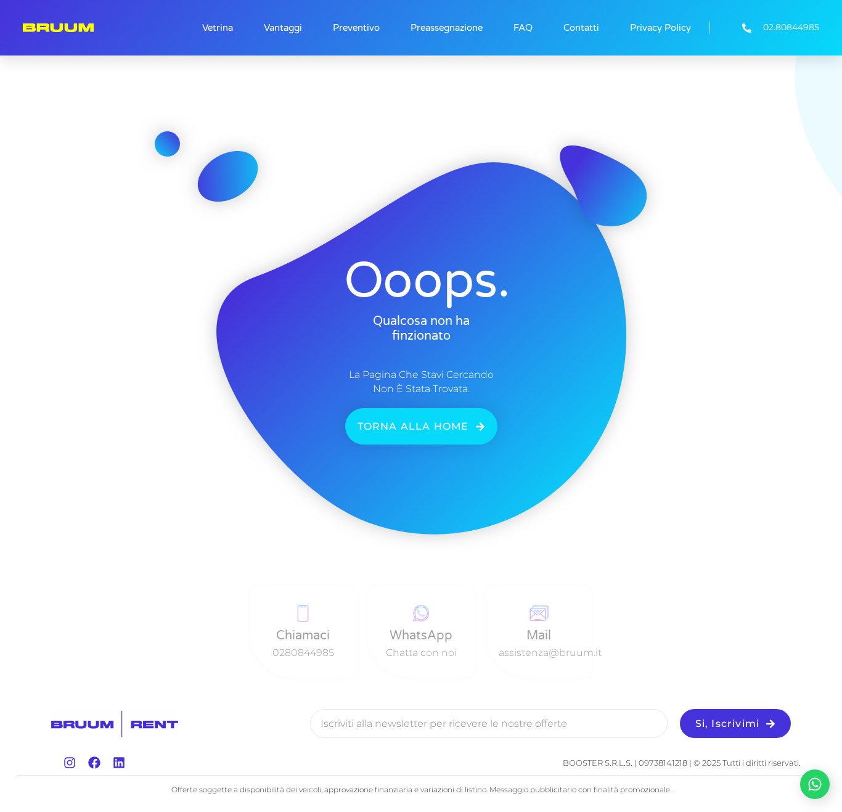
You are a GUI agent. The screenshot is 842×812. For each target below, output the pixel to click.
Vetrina (217, 27)
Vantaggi (283, 27)
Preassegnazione (447, 27)
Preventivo (356, 27)
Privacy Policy (660, 27)
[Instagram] (69, 763)
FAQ (523, 27)
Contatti (581, 27)
